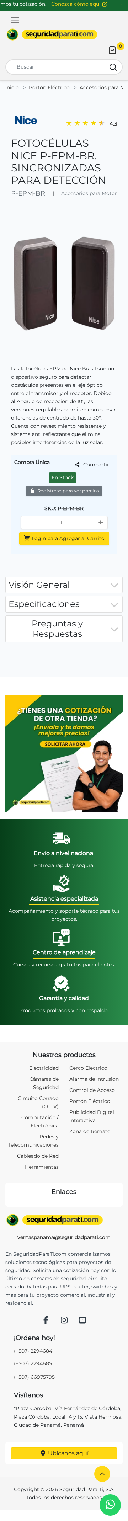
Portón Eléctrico (49, 87)
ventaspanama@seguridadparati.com (64, 1237)
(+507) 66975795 (34, 1377)
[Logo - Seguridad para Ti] (52, 34)
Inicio (12, 87)
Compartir (95, 464)
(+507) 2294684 (33, 1351)
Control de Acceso (92, 1090)
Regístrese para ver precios (67, 490)
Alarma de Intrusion (94, 1079)
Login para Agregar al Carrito (67, 538)
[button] (102, 1474)
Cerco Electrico (88, 1068)
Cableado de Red (38, 1156)
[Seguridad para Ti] (64, 1220)
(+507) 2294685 (33, 1363)
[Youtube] (82, 1320)
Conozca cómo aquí (76, 4)
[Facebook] (46, 1320)
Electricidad (44, 1068)
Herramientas (42, 1167)
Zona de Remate (89, 1131)
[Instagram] (64, 1320)
